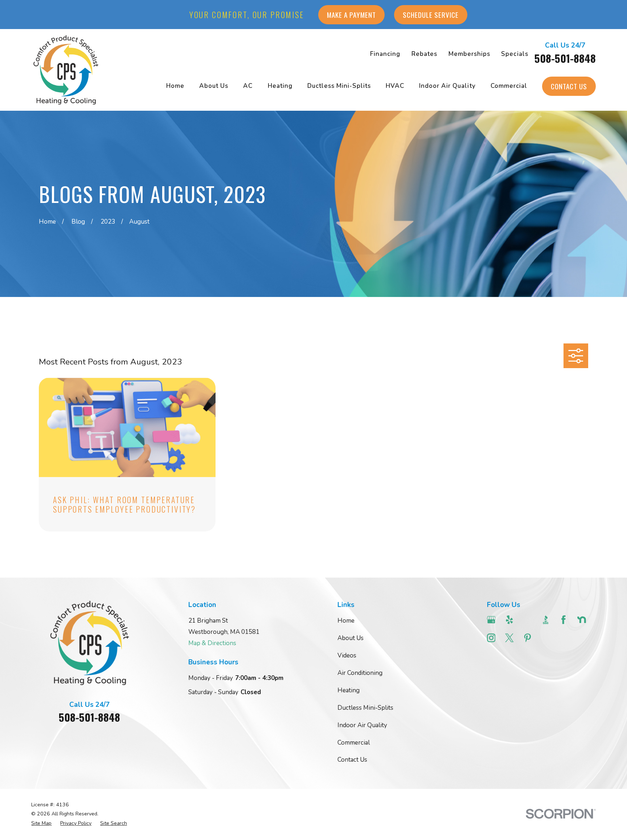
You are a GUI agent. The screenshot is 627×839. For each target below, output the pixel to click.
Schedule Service (431, 14)
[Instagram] (491, 638)
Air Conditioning (359, 673)
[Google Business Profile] (491, 619)
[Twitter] (509, 638)
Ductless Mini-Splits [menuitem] (339, 86)
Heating (348, 690)
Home (346, 620)
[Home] (65, 69)
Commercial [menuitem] (509, 86)
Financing (385, 54)
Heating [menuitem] (280, 86)
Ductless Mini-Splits (365, 708)
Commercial (353, 742)
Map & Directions (212, 643)
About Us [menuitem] (213, 86)
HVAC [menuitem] (395, 86)
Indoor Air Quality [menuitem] (447, 86)
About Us (350, 638)
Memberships (469, 54)
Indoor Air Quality (362, 725)
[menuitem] (41, 823)
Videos (346, 655)
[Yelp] (509, 619)
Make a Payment (351, 14)
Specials (514, 54)
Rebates (424, 54)
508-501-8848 (565, 58)
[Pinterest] (527, 638)
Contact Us (569, 86)
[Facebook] (563, 619)
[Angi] (527, 619)
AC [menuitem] (248, 86)
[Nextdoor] (581, 619)
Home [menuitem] (175, 86)
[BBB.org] (545, 619)
